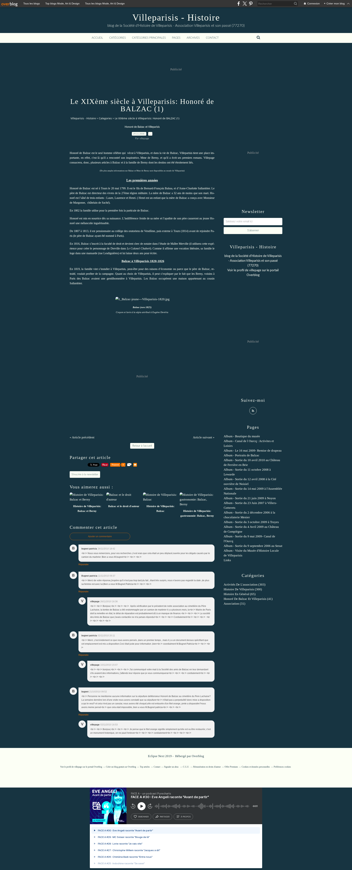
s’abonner (143, 817)
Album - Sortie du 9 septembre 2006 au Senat (253, 546)
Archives (193, 37)
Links (227, 560)
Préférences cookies (282, 767)
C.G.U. (186, 767)
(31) (234, 603)
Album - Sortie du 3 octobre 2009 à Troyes (251, 522)
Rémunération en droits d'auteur (207, 767)
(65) (240, 594)
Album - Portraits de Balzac (241, 455)
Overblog (198, 756)
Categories (105, 118)
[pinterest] (250, 3)
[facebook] (238, 3)
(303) (244, 584)
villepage (255, 270)
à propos (185, 817)
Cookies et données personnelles (256, 767)
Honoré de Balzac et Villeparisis (142, 127)
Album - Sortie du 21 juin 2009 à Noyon (250, 498)
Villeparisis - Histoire (176, 17)
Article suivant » (203, 437)
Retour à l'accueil (142, 445)
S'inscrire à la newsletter (85, 474)
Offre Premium (231, 767)
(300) (243, 589)
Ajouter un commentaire (100, 536)
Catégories (117, 37)
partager (165, 817)
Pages (176, 37)
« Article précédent (82, 437)
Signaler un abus (171, 767)
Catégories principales (149, 37)
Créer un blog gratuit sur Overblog (121, 767)
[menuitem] (97, 38)
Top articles (145, 767)
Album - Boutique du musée (242, 436)
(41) (248, 599)
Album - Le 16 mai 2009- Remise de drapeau (253, 450)
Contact (212, 37)
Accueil (97, 37)
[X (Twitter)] (244, 3)
